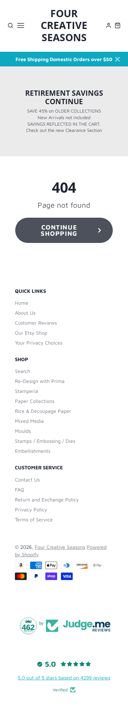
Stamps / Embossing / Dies (45, 441)
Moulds (23, 431)
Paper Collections (34, 401)
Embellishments (32, 451)
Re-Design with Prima (40, 381)
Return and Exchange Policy (47, 499)
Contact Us (27, 479)
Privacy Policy (31, 509)
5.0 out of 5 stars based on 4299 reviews (64, 677)
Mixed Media (29, 421)
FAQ (19, 489)
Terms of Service (34, 519)
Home (21, 303)
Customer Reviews (36, 323)
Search (22, 371)
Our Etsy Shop (31, 333)
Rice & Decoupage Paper (43, 411)
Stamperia (26, 391)
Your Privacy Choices (38, 343)
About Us (25, 313)
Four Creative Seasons (60, 547)
